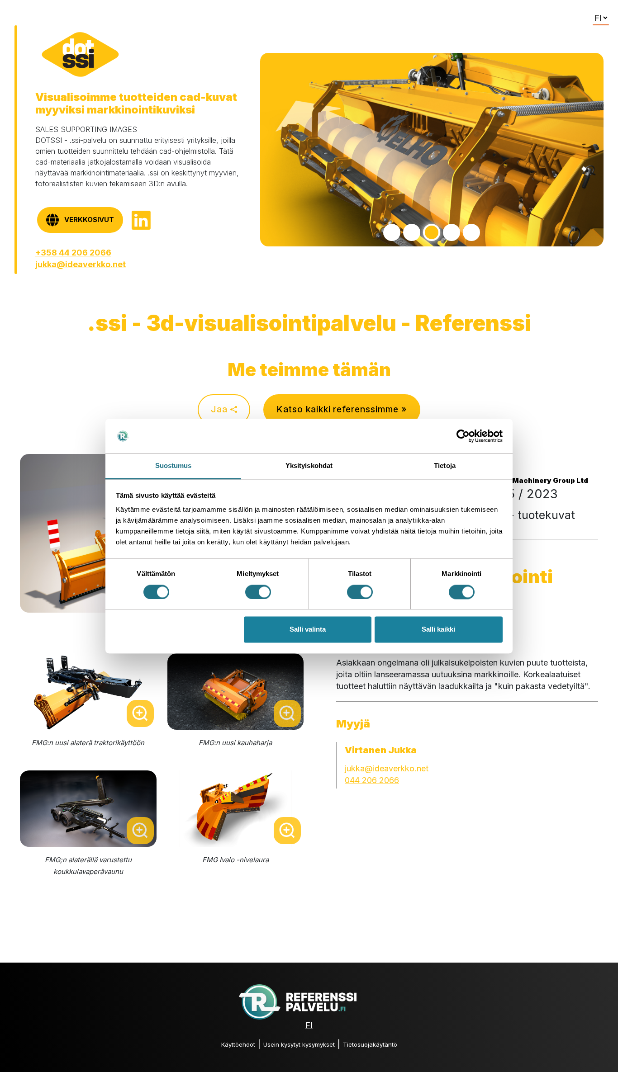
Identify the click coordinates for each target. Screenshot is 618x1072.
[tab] (391, 232)
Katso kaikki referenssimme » (341, 409)
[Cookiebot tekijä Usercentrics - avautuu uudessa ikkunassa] (463, 436)
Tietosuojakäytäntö (370, 1044)
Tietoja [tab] (445, 466)
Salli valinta (308, 629)
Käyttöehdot (238, 1044)
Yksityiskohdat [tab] (309, 466)
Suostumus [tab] (173, 466)
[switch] (258, 592)
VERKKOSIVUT (89, 219)
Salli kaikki (438, 629)
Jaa (220, 409)
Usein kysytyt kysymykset (299, 1044)
